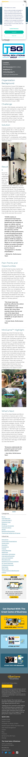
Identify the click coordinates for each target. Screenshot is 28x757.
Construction (5, 543)
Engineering (5, 547)
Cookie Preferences (14, 28)
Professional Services (8, 565)
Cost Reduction (6, 518)
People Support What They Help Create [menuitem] (13, 725)
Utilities (4, 572)
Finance (4, 548)
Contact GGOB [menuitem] (6, 719)
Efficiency (4, 524)
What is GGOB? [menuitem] (6, 721)
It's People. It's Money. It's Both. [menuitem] (10, 723)
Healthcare (5, 552)
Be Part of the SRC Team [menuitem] (8, 736)
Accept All (14, 32)
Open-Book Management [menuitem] (9, 727)
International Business (8, 556)
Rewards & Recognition (8, 531)
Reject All (14, 35)
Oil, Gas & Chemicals (7, 563)
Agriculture (5, 539)
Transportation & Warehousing (10, 570)
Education (4, 545)
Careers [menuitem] (4, 729)
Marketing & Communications (10, 561)
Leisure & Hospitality (7, 558)
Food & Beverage (6, 550)
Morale (4, 529)
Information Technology (8, 554)
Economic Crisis (6, 522)
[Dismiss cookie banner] (23, 5)
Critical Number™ (7, 520)
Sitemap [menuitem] (4, 738)
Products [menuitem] (4, 733)
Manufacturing (6, 559)
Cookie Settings (7, 686)
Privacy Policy (13, 683)
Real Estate (5, 567)
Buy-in (3, 516)
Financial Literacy (6, 527)
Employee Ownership (8, 526)
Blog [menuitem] (3, 731)
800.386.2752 (5, 747)
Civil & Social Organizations (9, 541)
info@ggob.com (6, 750)
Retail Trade (5, 569)
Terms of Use (5, 683)
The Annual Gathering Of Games (11, 533)
